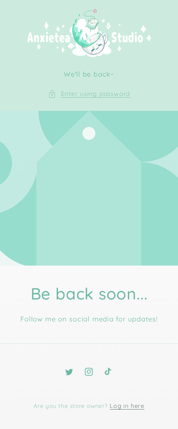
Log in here (127, 406)
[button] (89, 94)
